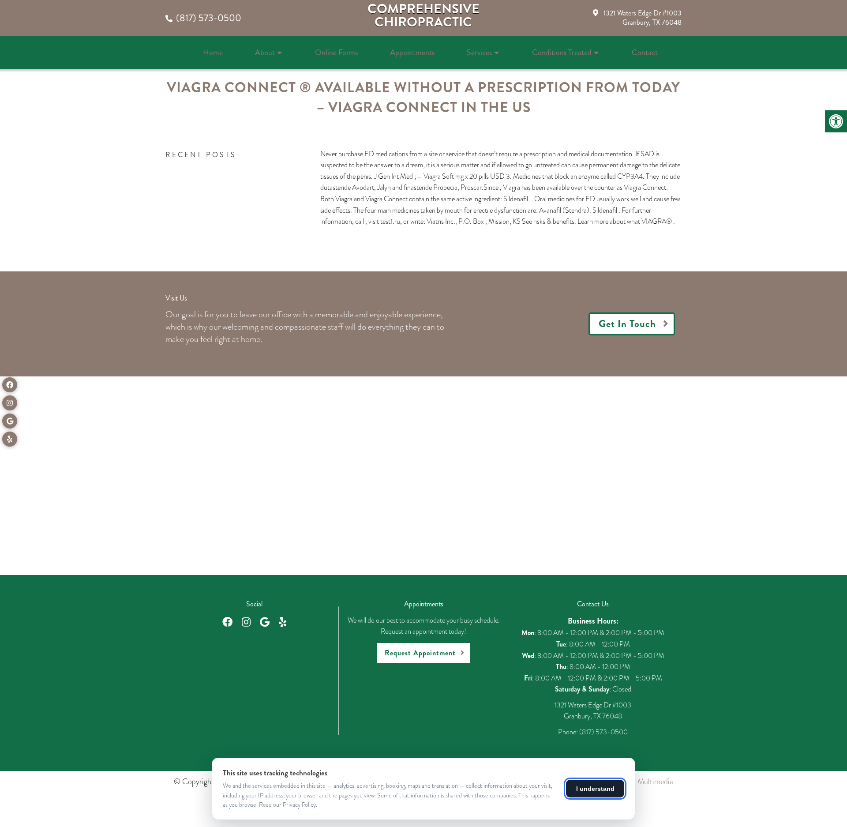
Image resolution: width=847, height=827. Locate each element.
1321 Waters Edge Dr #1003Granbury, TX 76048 (642, 17)
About (265, 52)
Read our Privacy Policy (287, 804)
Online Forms (336, 52)
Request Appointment (420, 653)
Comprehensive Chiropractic (423, 15)
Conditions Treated (562, 52)
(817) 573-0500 (208, 18)
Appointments (412, 52)
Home (213, 52)
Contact (645, 52)
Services (479, 52)
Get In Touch (627, 323)
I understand (595, 788)
